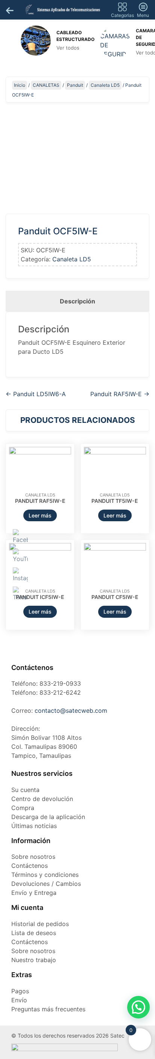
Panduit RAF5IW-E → (119, 394)
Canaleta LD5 (105, 85)
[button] (138, 1007)
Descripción (77, 301)
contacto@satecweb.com (71, 710)
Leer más (40, 515)
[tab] (77, 301)
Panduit (75, 85)
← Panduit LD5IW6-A (36, 394)
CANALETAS (46, 85)
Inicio (19, 85)
